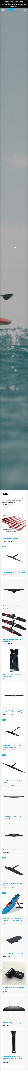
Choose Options (21, 534)
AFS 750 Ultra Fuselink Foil (12, 816)
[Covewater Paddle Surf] (12, 10)
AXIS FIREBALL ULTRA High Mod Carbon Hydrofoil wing (12, 711)
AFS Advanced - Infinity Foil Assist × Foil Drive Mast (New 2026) (12, 1058)
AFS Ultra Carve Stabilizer (11, 606)
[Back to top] (24, 1068)
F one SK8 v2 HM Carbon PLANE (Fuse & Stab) (12, 746)
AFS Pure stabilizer (9, 850)
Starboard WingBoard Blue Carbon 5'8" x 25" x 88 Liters (13, 919)
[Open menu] (3, 10)
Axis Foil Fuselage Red (10, 539)
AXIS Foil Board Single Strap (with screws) (12, 675)
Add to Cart (22, 670)
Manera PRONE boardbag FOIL (13, 954)
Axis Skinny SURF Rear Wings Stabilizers (13, 640)
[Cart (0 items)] (25, 10)
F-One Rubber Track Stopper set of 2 (13, 988)
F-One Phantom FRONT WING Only (12, 884)
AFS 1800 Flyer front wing (12, 1023)
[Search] (22, 10)
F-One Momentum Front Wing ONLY (12, 781)
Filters (5, 504)
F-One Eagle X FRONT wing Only (14, 572)
